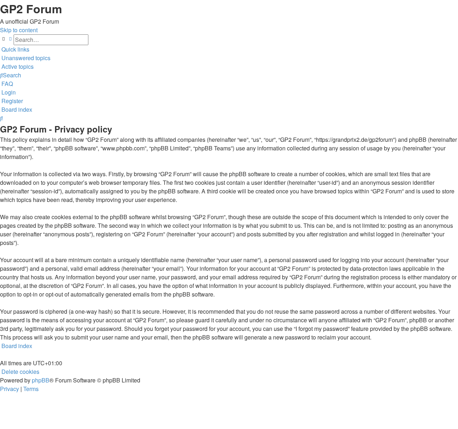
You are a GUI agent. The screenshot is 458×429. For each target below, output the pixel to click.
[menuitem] (25, 58)
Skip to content (19, 30)
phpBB (40, 380)
